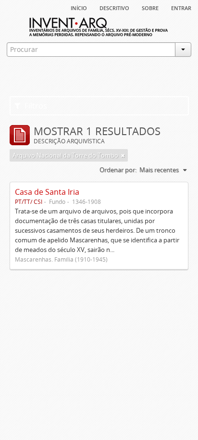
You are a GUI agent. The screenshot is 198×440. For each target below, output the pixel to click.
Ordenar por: (117, 169)
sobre (150, 7)
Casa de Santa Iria (47, 192)
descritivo (114, 7)
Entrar (181, 7)
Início (79, 7)
